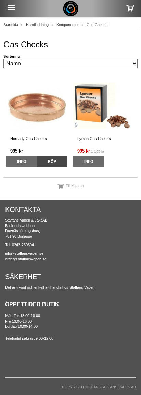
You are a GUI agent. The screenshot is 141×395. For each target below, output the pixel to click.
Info (21, 161)
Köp (52, 161)
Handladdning (37, 25)
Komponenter (67, 25)
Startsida (10, 25)
